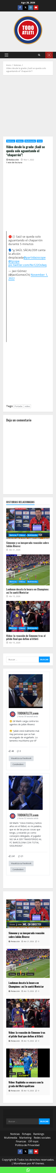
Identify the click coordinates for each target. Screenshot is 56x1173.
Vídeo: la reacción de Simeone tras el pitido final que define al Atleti (28, 616)
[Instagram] (30, 7)
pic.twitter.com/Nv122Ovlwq (27, 265)
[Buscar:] (22, 659)
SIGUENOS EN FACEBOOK (49, 55)
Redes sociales (42, 1137)
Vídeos (20, 141)
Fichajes (26, 1134)
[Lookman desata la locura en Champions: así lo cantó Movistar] (28, 963)
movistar (30, 974)
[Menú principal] (6, 55)
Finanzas (21, 1141)
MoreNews (20, 1163)
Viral (40, 141)
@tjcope (13, 261)
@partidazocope (34, 257)
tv (18, 974)
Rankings (38, 1134)
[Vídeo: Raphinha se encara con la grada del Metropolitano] (28, 1063)
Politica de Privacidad (27, 1145)
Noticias (10, 141)
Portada (18, 406)
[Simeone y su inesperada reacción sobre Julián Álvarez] (28, 913)
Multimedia (30, 141)
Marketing (25, 1137)
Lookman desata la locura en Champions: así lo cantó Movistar (28, 569)
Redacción (14, 159)
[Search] (39, 55)
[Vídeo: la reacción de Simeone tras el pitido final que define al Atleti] (28, 1013)
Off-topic (33, 1141)
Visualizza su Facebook (21, 758)
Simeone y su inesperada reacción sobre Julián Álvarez (28, 523)
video (27, 406)
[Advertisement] (28, 107)
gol (23, 974)
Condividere (18, 764)
